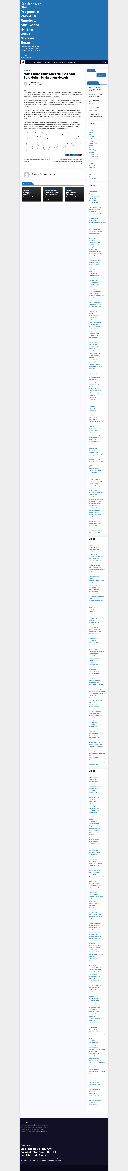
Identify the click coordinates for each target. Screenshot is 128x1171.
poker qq (91, 136)
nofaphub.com (93, 803)
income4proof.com (94, 810)
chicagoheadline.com (95, 788)
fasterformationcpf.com (96, 260)
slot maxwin (31, 1127)
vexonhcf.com (93, 578)
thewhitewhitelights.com (96, 684)
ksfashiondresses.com (95, 390)
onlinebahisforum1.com (95, 786)
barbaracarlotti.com (94, 735)
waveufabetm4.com (94, 941)
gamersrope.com (93, 238)
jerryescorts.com (93, 344)
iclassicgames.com (94, 282)
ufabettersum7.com (94, 505)
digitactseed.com (94, 872)
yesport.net (92, 269)
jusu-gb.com (92, 198)
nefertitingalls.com (94, 806)
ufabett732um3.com (94, 976)
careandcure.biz (93, 430)
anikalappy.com (93, 949)
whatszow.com (93, 854)
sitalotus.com (92, 397)
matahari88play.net (94, 302)
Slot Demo (47, 62)
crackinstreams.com (94, 899)
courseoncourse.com (95, 211)
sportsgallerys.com (94, 333)
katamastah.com (93, 406)
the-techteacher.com (95, 1060)
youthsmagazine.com (95, 306)
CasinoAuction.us (94, 706)
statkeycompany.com (95, 598)
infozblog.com (93, 662)
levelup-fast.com (94, 910)
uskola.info (92, 978)
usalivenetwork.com (94, 229)
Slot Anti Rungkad (59, 62)
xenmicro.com (93, 821)
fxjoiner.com (92, 1080)
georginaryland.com (94, 680)
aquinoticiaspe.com (94, 293)
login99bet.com (93, 781)
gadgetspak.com (93, 901)
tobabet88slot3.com (94, 490)
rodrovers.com (93, 881)
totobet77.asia (93, 494)
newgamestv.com (94, 331)
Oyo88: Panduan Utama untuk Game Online (52, 194)
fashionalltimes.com (94, 1064)
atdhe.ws (91, 687)
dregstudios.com (93, 633)
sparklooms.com (93, 483)
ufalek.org (92, 368)
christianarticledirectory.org (97, 762)
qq (89, 147)
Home (28, 62)
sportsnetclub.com (94, 275)
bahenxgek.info (93, 218)
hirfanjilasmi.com (94, 437)
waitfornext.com (93, 983)
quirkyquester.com (94, 468)
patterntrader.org (94, 393)
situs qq (91, 130)
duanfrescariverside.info (96, 954)
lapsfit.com (92, 907)
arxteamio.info (93, 417)
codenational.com (94, 1087)
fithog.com (92, 675)
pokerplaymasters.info (95, 209)
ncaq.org (91, 819)
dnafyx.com (92, 834)
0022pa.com (92, 616)
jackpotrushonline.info (95, 231)
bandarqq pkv (38, 1129)
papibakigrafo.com (94, 720)
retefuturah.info (93, 965)
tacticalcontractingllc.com (96, 486)
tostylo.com (92, 271)
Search (91, 70)
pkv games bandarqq (95, 170)
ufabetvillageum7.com (95, 936)
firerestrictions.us (94, 656)
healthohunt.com (94, 963)
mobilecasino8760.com (95, 700)
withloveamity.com (94, 841)
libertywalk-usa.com (94, 547)
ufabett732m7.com (94, 1007)
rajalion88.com (93, 792)
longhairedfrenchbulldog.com (97, 295)
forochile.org (92, 640)
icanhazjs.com (93, 722)
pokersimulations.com (95, 914)
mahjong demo (93, 143)
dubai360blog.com (94, 357)
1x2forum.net (93, 779)
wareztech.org (93, 249)
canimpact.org (93, 724)
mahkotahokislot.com (95, 364)
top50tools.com (93, 605)
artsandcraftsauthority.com (97, 1107)
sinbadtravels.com (94, 244)
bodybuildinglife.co (94, 377)
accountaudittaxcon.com (96, 421)
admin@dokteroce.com (37, 82)
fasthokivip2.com (94, 286)
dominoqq (38, 1123)
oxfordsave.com (93, 280)
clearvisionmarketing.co (95, 985)
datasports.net (93, 337)
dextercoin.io (92, 760)
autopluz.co (92, 574)
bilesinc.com (92, 620)
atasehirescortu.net (94, 340)
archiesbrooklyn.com (94, 658)
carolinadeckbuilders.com (96, 600)
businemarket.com (94, 300)
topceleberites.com (94, 925)
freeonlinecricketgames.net (96, 651)
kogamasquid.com (94, 751)
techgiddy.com (93, 227)
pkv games (92, 165)
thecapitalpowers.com (95, 488)
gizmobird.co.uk (93, 552)
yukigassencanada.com (95, 888)
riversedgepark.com (94, 797)
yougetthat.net (93, 273)
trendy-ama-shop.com (95, 1005)
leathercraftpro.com (94, 441)
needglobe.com (93, 448)
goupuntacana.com (94, 795)
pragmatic (92, 167)
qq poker (38, 1131)
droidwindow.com (94, 1011)
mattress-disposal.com (95, 371)
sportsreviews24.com (95, 355)
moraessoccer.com (94, 638)
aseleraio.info (92, 410)
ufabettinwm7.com (94, 508)
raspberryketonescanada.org (97, 1034)
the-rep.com (92, 607)
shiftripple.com (93, 472)
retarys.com (92, 258)
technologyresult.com (95, 850)
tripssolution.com (94, 883)
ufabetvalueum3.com (95, 932)
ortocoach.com (93, 450)
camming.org (92, 790)
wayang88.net (93, 943)
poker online (92, 178)
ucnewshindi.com (94, 233)
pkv (90, 174)
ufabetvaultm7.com (94, 934)
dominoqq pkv (31, 1123)
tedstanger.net (93, 974)
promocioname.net (94, 647)
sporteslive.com (93, 324)
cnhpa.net (92, 395)
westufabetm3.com (94, 528)
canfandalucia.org (94, 1042)
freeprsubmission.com (95, 1014)
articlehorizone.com (94, 890)
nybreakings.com (93, 1047)
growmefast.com (93, 362)
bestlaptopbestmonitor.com (96, 678)
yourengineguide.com (95, 1045)
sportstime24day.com (95, 322)
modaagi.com (92, 625)
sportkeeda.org (93, 426)
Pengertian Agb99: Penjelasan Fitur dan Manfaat (30, 195)
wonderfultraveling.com (95, 645)
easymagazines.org (94, 435)
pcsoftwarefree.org (94, 830)
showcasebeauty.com (95, 594)
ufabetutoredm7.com (95, 521)
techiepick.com (93, 1022)
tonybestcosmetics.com (95, 1076)
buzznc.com (92, 1078)
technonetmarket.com (95, 972)
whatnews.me (93, 989)
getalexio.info (93, 419)
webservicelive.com (94, 1109)
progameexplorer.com (95, 1089)
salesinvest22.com (94, 1000)
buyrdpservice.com (94, 267)
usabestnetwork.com (95, 251)
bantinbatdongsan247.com (96, 213)
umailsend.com (93, 256)
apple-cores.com (93, 731)
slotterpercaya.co (94, 474)
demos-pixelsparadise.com (96, 580)
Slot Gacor (37, 62)
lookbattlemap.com (94, 264)
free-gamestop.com (94, 242)
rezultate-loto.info (94, 919)
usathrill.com (92, 1038)
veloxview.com (93, 525)
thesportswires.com (94, 315)
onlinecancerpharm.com (95, 366)
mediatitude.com (93, 583)
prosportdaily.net (93, 998)
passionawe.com (93, 452)
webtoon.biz (92, 313)
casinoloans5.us (93, 704)
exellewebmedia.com (95, 240)
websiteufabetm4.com (95, 945)
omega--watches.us (94, 565)
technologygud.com (94, 382)
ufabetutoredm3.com (95, 519)
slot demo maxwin (94, 158)
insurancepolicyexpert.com (96, 596)
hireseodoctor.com (94, 905)
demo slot (91, 145)
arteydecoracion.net (94, 673)
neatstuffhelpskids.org (95, 636)
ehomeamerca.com (94, 857)
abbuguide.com (93, 848)
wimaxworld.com (93, 649)
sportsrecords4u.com (95, 923)
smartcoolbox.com (94, 477)
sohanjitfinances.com (95, 479)
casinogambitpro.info (95, 207)
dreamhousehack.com (95, 1058)
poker (90, 134)
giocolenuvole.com (94, 837)
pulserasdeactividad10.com (96, 733)
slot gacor (71, 62)
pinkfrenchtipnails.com (95, 329)
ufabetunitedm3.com (95, 512)
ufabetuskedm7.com (94, 517)
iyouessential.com (94, 839)
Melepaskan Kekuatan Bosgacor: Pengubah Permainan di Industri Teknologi (67, 160)
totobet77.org (93, 497)
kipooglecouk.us (93, 709)
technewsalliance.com (95, 969)
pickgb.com (92, 386)
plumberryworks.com (94, 459)
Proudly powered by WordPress (28, 1167)
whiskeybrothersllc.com (95, 530)
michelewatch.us (93, 563)
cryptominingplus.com (95, 291)
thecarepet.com (93, 200)
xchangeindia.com (94, 1053)
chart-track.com (93, 642)
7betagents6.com (94, 894)
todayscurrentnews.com (96, 492)
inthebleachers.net (94, 740)
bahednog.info (93, 216)
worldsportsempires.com (96, 401)
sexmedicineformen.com (96, 470)
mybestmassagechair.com (96, 693)
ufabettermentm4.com (95, 503)
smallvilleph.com (93, 627)
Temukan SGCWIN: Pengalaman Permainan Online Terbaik (95, 109)
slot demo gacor (93, 156)
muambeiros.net (93, 660)
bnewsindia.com (93, 1020)
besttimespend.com (94, 428)
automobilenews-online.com (97, 1062)
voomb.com (92, 348)
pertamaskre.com (94, 220)
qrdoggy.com (92, 379)
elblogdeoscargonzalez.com (96, 667)
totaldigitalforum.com (95, 1067)
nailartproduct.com (94, 870)
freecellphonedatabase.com (97, 236)
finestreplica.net (93, 958)
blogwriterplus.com (94, 202)
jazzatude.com (93, 614)
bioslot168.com (93, 1104)
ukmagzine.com (93, 247)
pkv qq (91, 132)
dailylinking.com (93, 832)
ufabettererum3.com (95, 501)
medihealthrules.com (95, 1036)
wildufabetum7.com (94, 532)
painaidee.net (93, 309)
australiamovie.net (94, 549)
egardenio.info (93, 415)
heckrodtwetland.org (95, 689)
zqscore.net (92, 408)
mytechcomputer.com (95, 1102)
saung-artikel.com (94, 284)
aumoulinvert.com (94, 713)
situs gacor (92, 141)
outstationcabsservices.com (97, 1049)
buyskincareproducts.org (96, 744)
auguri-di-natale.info (95, 560)
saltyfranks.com (93, 609)
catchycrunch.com (94, 801)
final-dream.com (93, 991)
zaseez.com (92, 799)
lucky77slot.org (93, 359)
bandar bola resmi (94, 139)
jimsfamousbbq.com (94, 545)
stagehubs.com (93, 777)
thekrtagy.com (93, 1051)
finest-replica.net (94, 994)
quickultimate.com (94, 466)
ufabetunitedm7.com (95, 514)
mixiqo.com (92, 446)
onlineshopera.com (94, 823)
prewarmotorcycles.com (95, 585)
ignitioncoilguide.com (95, 1100)
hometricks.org (93, 439)
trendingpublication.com (96, 499)
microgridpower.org (94, 444)
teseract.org (92, 1003)
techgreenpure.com (94, 861)
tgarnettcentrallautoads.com (97, 569)
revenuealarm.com (94, 1095)
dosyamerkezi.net (94, 589)
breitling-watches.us (95, 567)
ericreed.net (92, 695)
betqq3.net (92, 702)
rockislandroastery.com (95, 1091)
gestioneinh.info (93, 996)
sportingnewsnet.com (95, 320)
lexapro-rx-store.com (95, 742)
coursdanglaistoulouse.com (96, 556)
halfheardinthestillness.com (97, 691)
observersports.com (94, 289)
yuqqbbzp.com (93, 892)
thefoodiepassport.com (95, 715)
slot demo (91, 154)
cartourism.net (93, 729)
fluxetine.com (93, 698)
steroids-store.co (94, 671)
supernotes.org (93, 399)
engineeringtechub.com (95, 342)
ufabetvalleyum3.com (95, 523)
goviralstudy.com (94, 726)
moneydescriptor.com (95, 304)
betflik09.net (92, 817)
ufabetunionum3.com (95, 930)
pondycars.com (93, 1027)
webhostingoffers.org (95, 852)
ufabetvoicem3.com (94, 938)
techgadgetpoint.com (95, 351)
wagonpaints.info (94, 980)
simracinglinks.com (94, 587)
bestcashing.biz (93, 653)
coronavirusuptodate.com (96, 896)
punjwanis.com (93, 191)
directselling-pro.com (95, 1093)
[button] (103, 62)
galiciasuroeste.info (94, 629)
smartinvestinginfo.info (95, 967)
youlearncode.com (94, 843)
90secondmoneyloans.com (96, 876)
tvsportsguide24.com (95, 353)
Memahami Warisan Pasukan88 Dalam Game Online (74, 195)
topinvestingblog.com (95, 602)
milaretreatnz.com (94, 622)
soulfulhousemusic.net (95, 481)
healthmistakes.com (94, 388)
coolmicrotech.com (94, 1056)
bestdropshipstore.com (95, 863)
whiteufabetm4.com (94, 947)
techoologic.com (93, 1031)
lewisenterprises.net (94, 828)
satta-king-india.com (95, 885)
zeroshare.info (93, 618)
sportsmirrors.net (94, 335)
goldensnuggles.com (95, 262)
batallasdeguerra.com (95, 631)
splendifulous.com (94, 921)
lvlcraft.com (92, 874)
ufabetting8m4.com (94, 927)
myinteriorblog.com (94, 1018)
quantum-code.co (94, 987)
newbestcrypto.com (94, 278)
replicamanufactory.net (95, 916)
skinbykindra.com (94, 1082)
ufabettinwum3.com (94, 510)
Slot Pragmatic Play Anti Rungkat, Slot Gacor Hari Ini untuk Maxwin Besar (30, 25)
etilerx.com (92, 956)
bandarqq (91, 163)
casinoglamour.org (94, 757)
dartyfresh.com (93, 826)
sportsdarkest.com (94, 311)
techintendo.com (94, 859)
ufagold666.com (93, 1016)
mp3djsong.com (93, 554)
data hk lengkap (93, 150)
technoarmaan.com (94, 1069)
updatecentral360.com (95, 404)
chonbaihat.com (93, 664)
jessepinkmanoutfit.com (95, 253)
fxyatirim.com (93, 846)
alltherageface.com (94, 1084)
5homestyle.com (93, 764)
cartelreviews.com (94, 865)
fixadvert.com (93, 572)
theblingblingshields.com (96, 326)
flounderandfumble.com (95, 961)
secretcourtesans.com (95, 784)
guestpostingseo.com (95, 205)
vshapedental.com (94, 1040)
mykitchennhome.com (95, 711)
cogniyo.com (92, 432)
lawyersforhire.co (94, 298)
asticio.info (92, 413)
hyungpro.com (93, 317)
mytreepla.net (93, 912)
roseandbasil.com (94, 682)
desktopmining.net (94, 737)
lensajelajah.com (93, 815)
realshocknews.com (94, 384)
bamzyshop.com (93, 1025)
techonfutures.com (94, 1029)
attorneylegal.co (93, 346)
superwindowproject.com (96, 718)
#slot (40, 84)
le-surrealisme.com (94, 591)
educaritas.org (93, 812)
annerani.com (93, 611)
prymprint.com (93, 424)
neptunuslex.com (94, 558)
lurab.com (91, 1098)
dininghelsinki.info (94, 952)
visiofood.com (93, 1009)
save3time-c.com (94, 576)
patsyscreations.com (95, 808)
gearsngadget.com (94, 903)
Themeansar (47, 1167)
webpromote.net (93, 669)
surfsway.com (93, 868)
